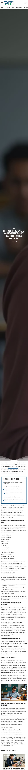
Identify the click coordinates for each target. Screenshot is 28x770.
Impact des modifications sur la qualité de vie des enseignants (13, 500)
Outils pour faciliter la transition (12, 496)
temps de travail (14, 471)
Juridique (6, 755)
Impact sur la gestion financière (12, 486)
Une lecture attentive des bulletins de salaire (13, 493)
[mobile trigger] (2, 3)
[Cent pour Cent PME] (9, 3)
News (14, 228)
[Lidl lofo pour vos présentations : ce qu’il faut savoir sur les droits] (14, 760)
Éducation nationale (13, 468)
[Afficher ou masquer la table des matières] (22, 479)
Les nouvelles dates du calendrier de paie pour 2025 (13, 483)
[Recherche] (22, 3)
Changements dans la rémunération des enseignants (13, 489)
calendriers (6, 466)
